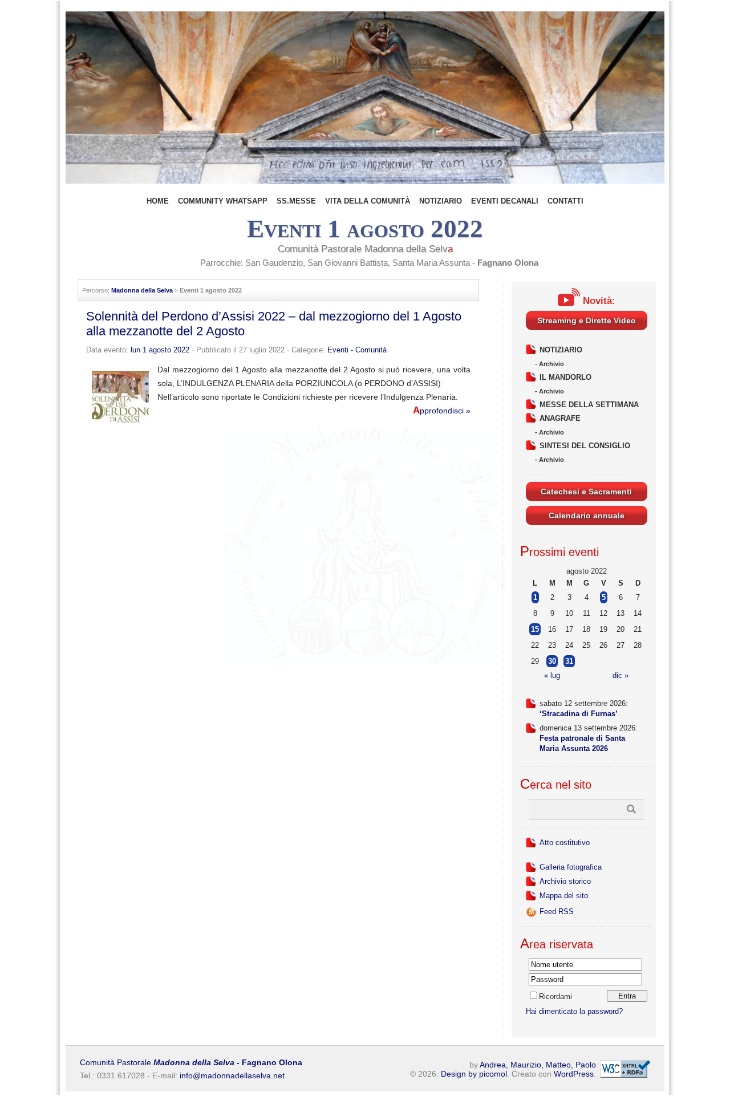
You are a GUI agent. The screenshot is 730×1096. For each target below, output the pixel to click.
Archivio (551, 363)
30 (552, 661)
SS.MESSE (296, 201)
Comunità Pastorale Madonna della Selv (365, 248)
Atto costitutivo (565, 842)
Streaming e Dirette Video (586, 320)
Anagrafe (560, 418)
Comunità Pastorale (191, 1062)
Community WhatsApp (222, 201)
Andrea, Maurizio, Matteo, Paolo (538, 1064)
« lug (552, 675)
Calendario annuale (586, 515)
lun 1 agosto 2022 (160, 350)
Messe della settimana (589, 404)
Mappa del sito (564, 895)
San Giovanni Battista (347, 262)
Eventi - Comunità (357, 350)
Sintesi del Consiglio (585, 445)
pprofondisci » (442, 410)
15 (535, 629)
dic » (620, 675)
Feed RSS (557, 911)
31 (569, 661)
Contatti (565, 201)
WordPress (574, 1073)
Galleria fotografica (571, 867)
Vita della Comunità (367, 201)
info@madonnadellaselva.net (232, 1075)
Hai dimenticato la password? (574, 1011)
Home (158, 201)
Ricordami (555, 996)
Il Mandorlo (565, 377)
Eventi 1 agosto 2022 (365, 228)
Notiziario (440, 201)
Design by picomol (474, 1073)
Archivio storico (565, 881)
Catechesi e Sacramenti (586, 491)
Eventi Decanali (504, 201)
